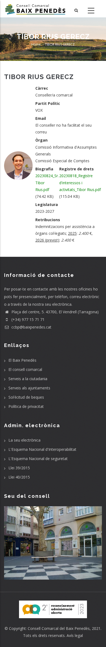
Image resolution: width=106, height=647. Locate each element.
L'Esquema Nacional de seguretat (38, 458)
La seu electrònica (24, 440)
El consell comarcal (25, 369)
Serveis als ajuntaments (29, 387)
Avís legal (75, 635)
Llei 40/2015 (19, 477)
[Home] (35, 8)
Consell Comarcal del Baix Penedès (59, 628)
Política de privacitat (26, 406)
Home (36, 44)
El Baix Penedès (22, 360)
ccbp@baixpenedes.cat (30, 327)
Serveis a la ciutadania (27, 378)
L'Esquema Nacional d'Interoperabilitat (42, 449)
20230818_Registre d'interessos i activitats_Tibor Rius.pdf (80, 182)
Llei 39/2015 (19, 467)
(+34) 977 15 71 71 (27, 319)
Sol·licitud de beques (26, 397)
